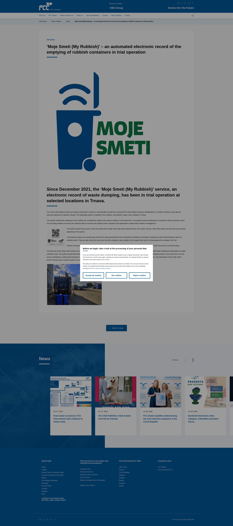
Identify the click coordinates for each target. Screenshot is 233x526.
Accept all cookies (93, 275)
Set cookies (116, 275)
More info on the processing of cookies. (99, 268)
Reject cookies (139, 275)
